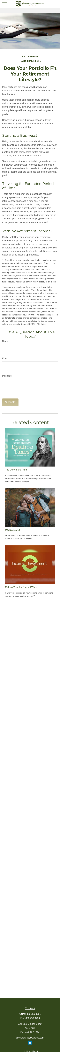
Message (7, 376)
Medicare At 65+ (13, 530)
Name (5, 341)
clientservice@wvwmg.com (30, 1037)
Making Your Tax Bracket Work (21, 587)
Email (5, 358)
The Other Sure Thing (16, 469)
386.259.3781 (34, 1014)
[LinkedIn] (30, 1043)
